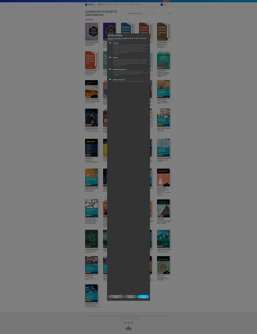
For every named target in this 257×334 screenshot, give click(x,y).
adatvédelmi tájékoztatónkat (119, 39)
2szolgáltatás (116, 66)
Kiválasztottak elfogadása (131, 296)
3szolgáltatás (116, 75)
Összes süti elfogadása (143, 296)
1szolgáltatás (116, 54)
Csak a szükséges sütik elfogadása (116, 296)
